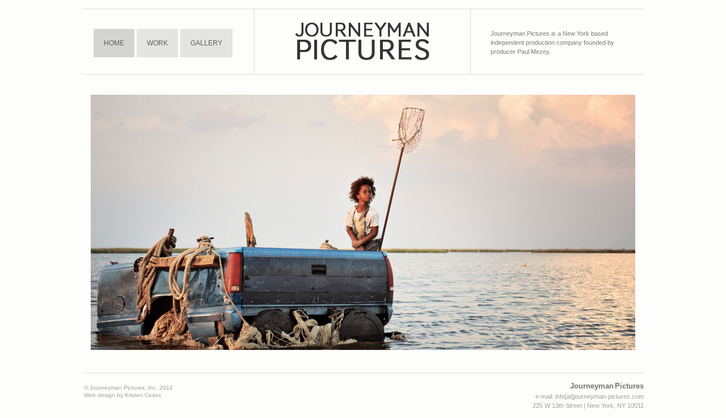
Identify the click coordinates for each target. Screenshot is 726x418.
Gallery (206, 43)
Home (114, 43)
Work (157, 43)
